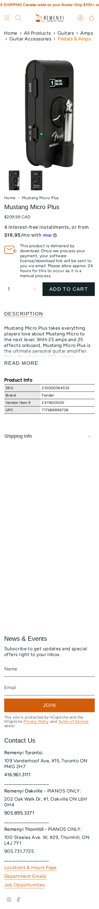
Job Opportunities (24, 885)
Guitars (66, 33)
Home (10, 33)
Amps (86, 33)
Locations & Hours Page (30, 867)
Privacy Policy (36, 721)
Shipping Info (18, 436)
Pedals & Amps (74, 39)
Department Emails (25, 876)
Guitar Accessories (30, 39)
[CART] (91, 18)
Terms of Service (73, 721)
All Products (37, 33)
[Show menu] (7, 18)
